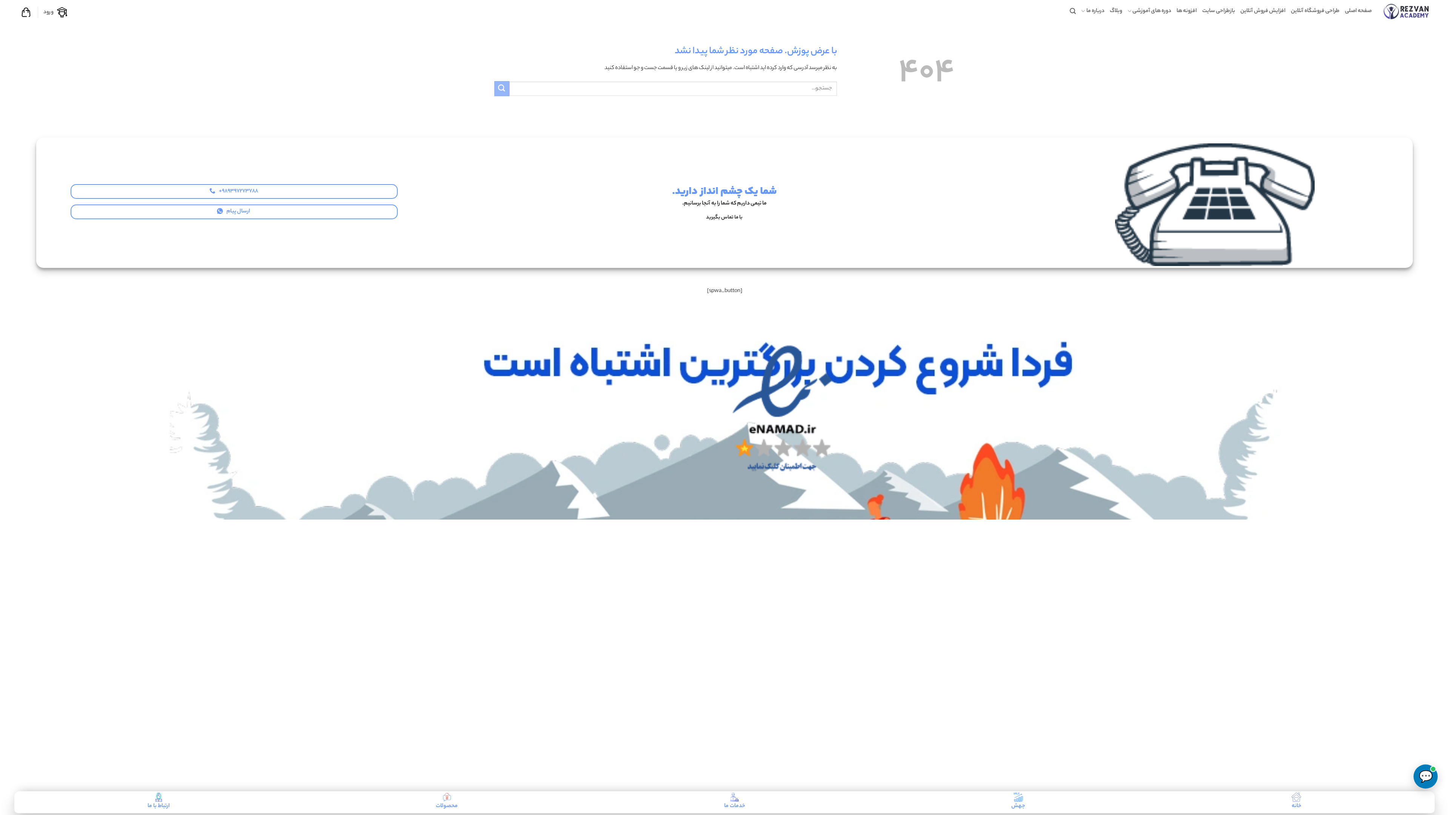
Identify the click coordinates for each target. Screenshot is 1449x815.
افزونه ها (1187, 11)
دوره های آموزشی (1151, 11)
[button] (1073, 11)
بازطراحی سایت (1218, 11)
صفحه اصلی (1358, 11)
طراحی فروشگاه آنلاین (1315, 11)
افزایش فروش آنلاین (1263, 11)
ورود (48, 12)
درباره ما (1095, 11)
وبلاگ (1116, 11)
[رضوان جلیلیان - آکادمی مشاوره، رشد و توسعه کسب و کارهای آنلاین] (1406, 11)
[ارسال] (501, 88)
